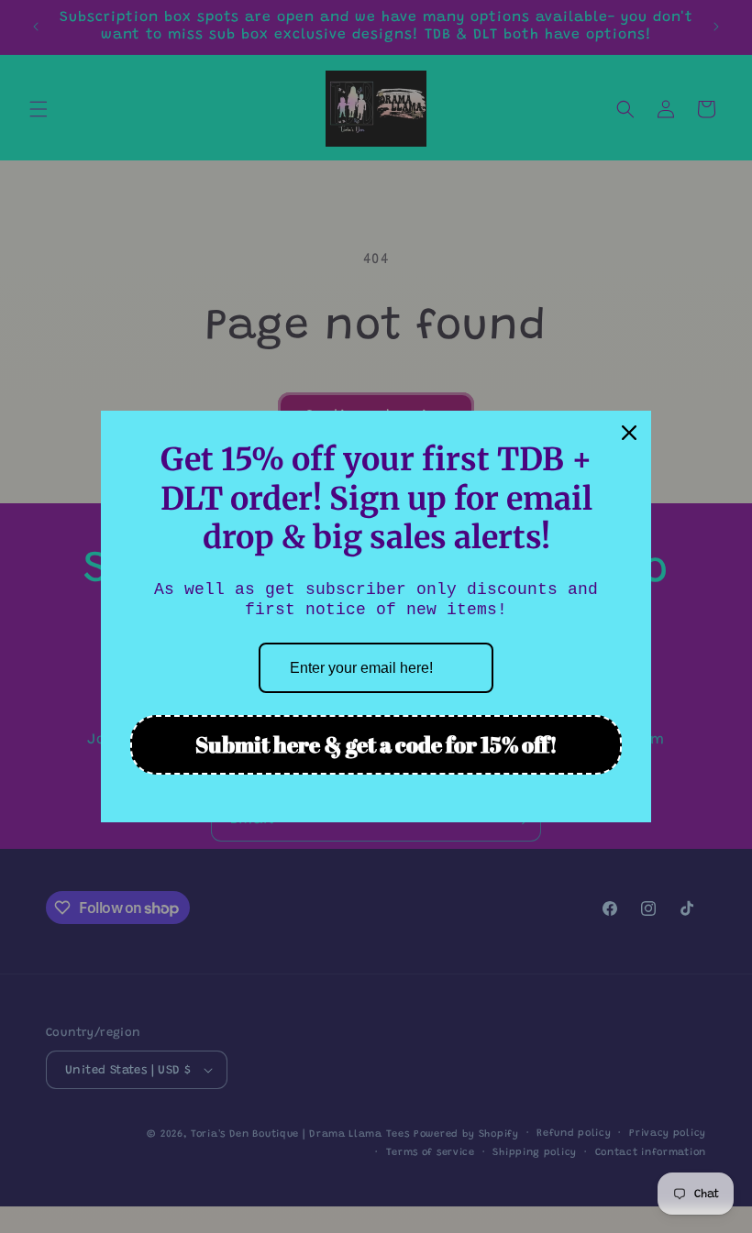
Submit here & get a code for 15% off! (376, 744)
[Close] (629, 433)
